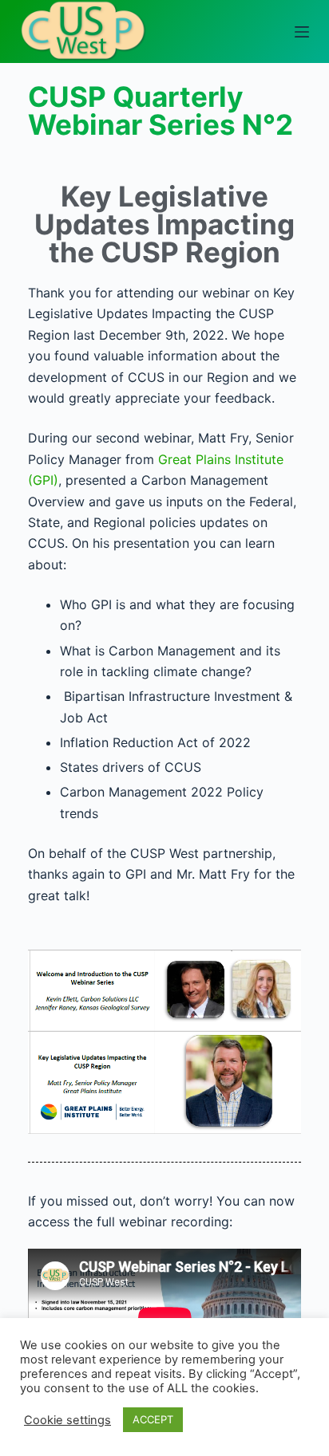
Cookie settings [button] (67, 1420)
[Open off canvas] (302, 32)
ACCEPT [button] (153, 1419)
